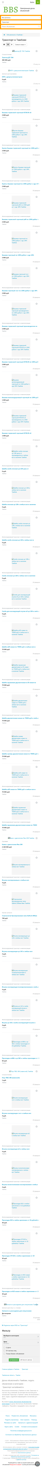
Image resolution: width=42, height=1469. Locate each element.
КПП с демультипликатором (12, 77)
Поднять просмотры (12, 1420)
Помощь (34, 1420)
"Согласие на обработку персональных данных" (25, 1456)
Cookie (17, 1427)
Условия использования (29, 1427)
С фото (8, 1347)
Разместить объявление (20, 1416)
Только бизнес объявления (15, 1354)
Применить (14, 1360)
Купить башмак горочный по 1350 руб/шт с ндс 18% (20, 184)
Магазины (33, 1416)
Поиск (8, 1416)
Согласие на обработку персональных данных (21, 1434)
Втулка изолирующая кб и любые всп (15, 1149)
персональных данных (24, 1452)
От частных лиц (11, 1350)
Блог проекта (25, 1420)
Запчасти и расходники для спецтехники (17, 1311)
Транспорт (25, 1369)
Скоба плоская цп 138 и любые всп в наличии (18, 576)
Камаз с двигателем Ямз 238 (12, 844)
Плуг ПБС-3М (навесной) (11, 1078)
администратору (21, 1459)
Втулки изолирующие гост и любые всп (16, 1113)
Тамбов (18, 1375)
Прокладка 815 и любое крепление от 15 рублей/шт (20, 1220)
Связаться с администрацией (28, 1423)
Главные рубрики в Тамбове (10, 1369)
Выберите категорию (11, 1336)
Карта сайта (9, 1427)
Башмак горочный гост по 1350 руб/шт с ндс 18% (19, 290)
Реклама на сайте (10, 1423)
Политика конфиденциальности (21, 1430)
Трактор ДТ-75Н (7, 57)
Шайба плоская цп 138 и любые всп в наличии (19, 504)
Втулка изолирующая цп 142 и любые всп (17, 951)
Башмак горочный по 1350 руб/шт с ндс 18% (18, 255)
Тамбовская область (8, 1375)
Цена (6, 1342)
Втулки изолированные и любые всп (15, 880)
